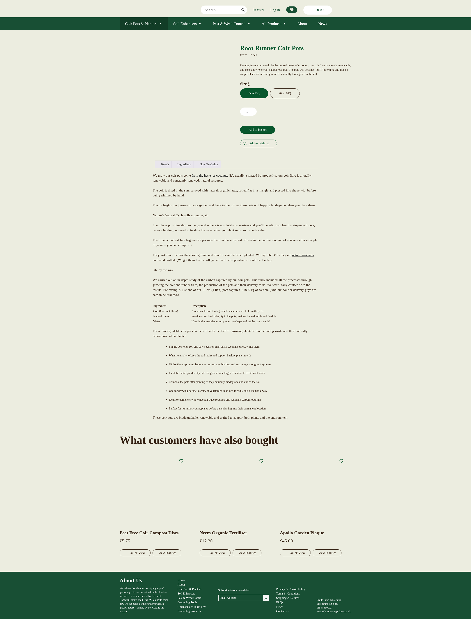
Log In (275, 10)
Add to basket (258, 129)
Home (181, 580)
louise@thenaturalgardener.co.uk (334, 611)
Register (258, 10)
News (322, 24)
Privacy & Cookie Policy (290, 589)
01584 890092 (324, 607)
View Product (167, 553)
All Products (271, 24)
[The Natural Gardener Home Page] (325, 594)
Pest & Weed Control (229, 24)
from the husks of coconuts (210, 175)
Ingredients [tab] (184, 164)
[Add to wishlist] (181, 461)
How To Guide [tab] (208, 164)
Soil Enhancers (185, 24)
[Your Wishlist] (291, 9)
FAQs (279, 602)
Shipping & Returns (287, 597)
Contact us (282, 611)
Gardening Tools (187, 602)
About (302, 24)
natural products (303, 255)
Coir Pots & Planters (141, 24)
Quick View (137, 553)
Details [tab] (164, 164)
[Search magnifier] (243, 10)
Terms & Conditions (288, 593)
